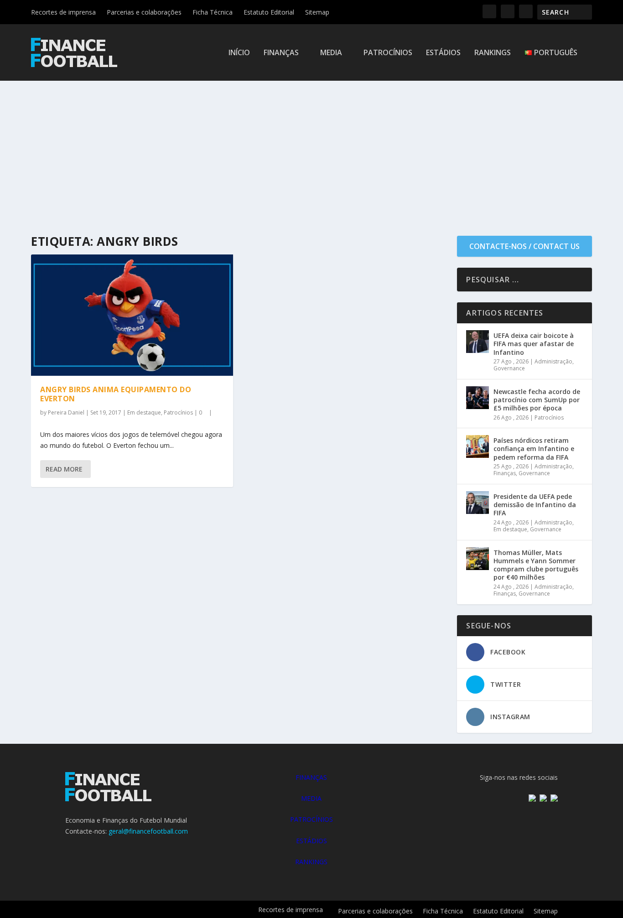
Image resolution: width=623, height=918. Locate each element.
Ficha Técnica (212, 12)
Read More (64, 469)
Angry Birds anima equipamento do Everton (115, 394)
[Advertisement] (311, 149)
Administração (553, 361)
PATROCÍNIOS (311, 819)
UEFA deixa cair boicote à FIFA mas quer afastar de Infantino (533, 343)
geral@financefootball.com (148, 831)
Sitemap (317, 12)
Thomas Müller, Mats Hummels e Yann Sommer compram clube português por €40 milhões (535, 565)
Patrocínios (387, 53)
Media (331, 53)
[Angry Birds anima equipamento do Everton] (132, 315)
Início (239, 53)
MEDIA (311, 798)
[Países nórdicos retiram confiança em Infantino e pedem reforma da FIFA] (477, 446)
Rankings (492, 53)
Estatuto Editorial (269, 12)
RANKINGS (311, 861)
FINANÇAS (311, 777)
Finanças (281, 53)
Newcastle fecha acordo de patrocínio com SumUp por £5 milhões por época (536, 399)
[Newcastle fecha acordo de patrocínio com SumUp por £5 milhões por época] (477, 397)
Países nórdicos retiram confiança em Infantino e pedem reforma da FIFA (533, 448)
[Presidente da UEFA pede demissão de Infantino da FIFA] (477, 502)
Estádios (443, 53)
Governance (509, 368)
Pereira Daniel (66, 412)
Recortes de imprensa (63, 12)
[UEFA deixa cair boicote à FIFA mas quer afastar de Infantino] (477, 341)
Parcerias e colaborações (144, 12)
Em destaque (144, 412)
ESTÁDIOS (311, 840)
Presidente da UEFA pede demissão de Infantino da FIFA (534, 504)
